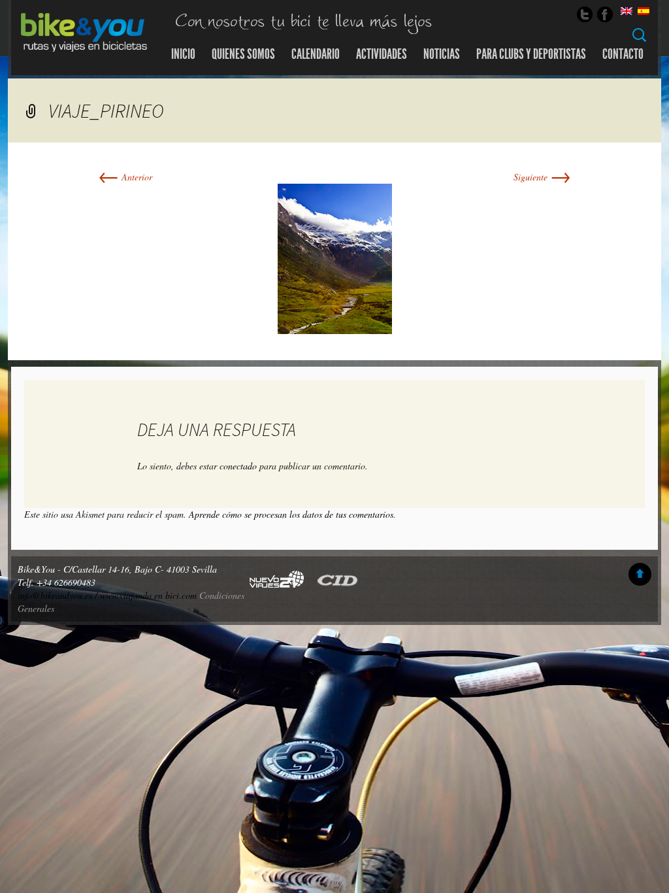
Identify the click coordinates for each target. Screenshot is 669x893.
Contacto (623, 54)
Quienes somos (243, 54)
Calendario (315, 54)
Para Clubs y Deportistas (531, 54)
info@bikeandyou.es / (59, 595)
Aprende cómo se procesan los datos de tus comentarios (291, 514)
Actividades (381, 54)
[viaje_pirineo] (335, 257)
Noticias (441, 54)
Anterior (125, 177)
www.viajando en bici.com (148, 595)
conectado (238, 466)
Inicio (183, 54)
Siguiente (542, 177)
